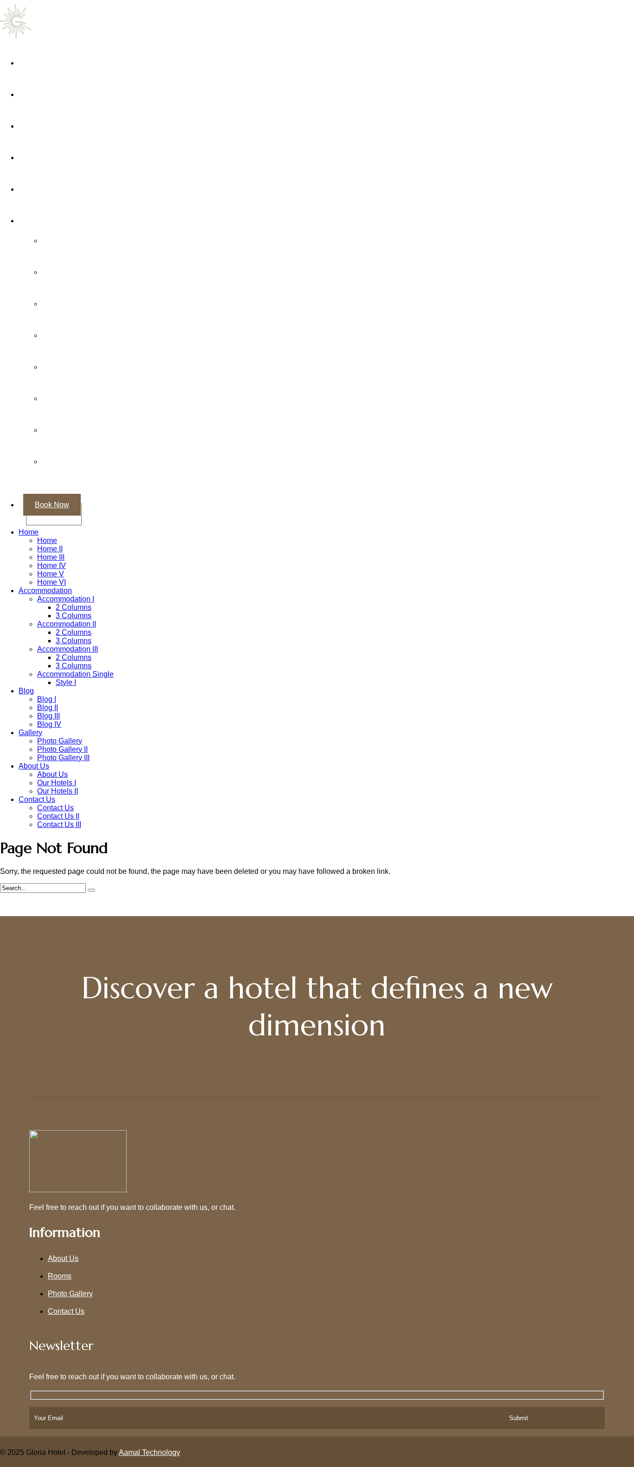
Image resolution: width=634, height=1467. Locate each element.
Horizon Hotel (76, 333)
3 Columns (73, 614)
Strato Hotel (72, 397)
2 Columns (73, 605)
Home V (50, 572)
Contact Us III (59, 823)
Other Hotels (50, 219)
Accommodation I (65, 597)
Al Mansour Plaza (82, 239)
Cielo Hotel (72, 302)
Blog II (47, 706)
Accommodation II (66, 622)
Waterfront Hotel (79, 460)
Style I (66, 681)
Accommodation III (67, 647)
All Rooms (47, 124)
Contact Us (48, 187)
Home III (51, 555)
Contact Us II (58, 814)
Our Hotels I (56, 781)
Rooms (59, 1274)
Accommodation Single (75, 672)
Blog (26, 689)
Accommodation (45, 589)
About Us (45, 93)
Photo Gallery (59, 739)
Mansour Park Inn (82, 365)
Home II (50, 547)
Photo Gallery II (62, 747)
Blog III (48, 714)
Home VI (51, 580)
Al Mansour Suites (83, 270)
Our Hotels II (57, 789)
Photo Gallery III (63, 756)
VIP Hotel (69, 428)
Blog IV (49, 722)
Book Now (52, 503)
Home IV (51, 564)
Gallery (42, 156)
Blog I (46, 697)
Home (40, 61)
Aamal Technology (149, 1450)
